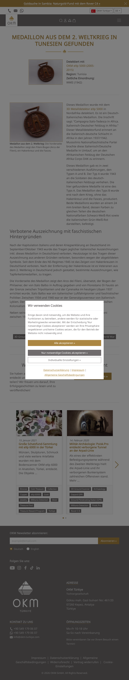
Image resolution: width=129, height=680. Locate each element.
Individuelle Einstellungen (63, 360)
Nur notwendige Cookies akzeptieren (63, 353)
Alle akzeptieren (63, 343)
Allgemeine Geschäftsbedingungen (65, 375)
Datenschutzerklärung (56, 370)
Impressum (78, 370)
